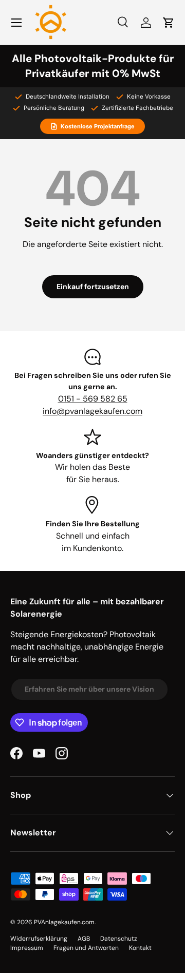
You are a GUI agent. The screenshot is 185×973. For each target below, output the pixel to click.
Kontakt (140, 948)
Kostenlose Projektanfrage (98, 126)
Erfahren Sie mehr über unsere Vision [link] (89, 689)
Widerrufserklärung (38, 938)
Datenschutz (118, 938)
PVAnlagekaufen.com (64, 922)
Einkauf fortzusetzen (93, 286)
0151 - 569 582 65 (92, 398)
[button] (168, 22)
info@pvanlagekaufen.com (92, 411)
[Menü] (16, 22)
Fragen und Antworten (86, 948)
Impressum (26, 948)
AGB (84, 938)
